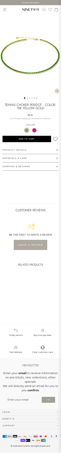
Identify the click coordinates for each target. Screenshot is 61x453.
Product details (15, 150)
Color (30, 125)
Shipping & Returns (16, 166)
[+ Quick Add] (20, 295)
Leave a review (30, 245)
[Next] (21, 284)
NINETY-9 (9, 419)
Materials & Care (15, 158)
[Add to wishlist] (55, 139)
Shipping (26, 118)
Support (9, 425)
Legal (7, 412)
